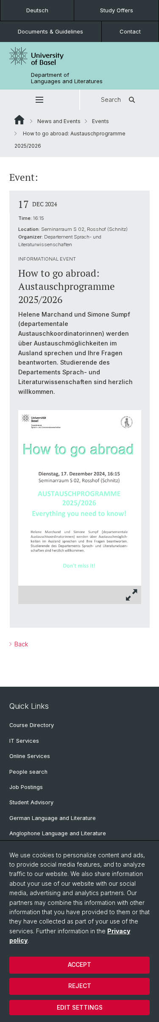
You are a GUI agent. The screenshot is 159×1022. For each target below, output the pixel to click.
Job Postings (26, 787)
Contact (130, 31)
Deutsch (37, 10)
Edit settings (80, 1007)
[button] (39, 100)
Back (20, 644)
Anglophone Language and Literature (57, 833)
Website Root (19, 119)
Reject (79, 985)
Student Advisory (31, 802)
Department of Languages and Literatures (67, 78)
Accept (79, 964)
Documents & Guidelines (50, 31)
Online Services (29, 756)
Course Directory (31, 725)
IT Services (24, 741)
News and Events (59, 121)
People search (28, 772)
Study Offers (116, 10)
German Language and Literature (52, 818)
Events (100, 121)
